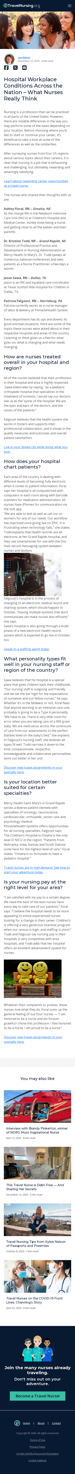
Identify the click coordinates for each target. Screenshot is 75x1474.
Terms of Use (37, 1440)
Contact (56, 1423)
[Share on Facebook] (6, 67)
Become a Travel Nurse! (38, 1396)
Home (26, 1423)
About (41, 1423)
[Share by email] (24, 67)
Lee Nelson (24, 57)
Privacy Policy (37, 1446)
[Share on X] (15, 67)
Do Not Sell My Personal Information (38, 1453)
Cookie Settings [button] (37, 1460)
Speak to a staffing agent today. (27, 649)
